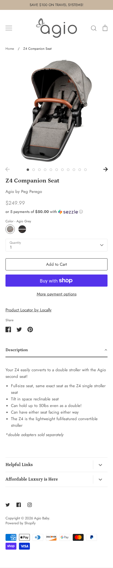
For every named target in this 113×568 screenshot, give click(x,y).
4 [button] (45, 169)
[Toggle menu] (9, 28)
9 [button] (74, 169)
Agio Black (22, 229)
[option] (56, 111)
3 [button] (39, 169)
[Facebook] (18, 504)
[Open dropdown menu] (100, 464)
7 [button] (62, 169)
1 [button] (28, 169)
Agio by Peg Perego (23, 192)
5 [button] (51, 169)
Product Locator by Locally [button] (28, 310)
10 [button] (79, 169)
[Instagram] (29, 504)
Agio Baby (41, 518)
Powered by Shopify (20, 523)
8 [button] (68, 169)
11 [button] (85, 169)
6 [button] (56, 169)
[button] (56, 211)
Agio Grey (10, 229)
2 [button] (33, 169)
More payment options (57, 294)
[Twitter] (7, 504)
